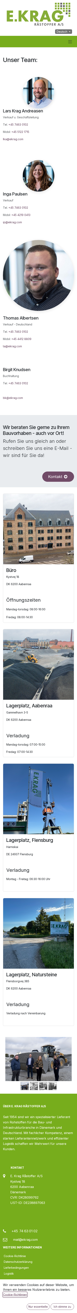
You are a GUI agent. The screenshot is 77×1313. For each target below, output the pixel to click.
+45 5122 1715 (20, 131)
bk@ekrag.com (13, 397)
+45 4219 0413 (20, 215)
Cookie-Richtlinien (15, 1294)
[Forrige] (8, 1065)
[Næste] (68, 1065)
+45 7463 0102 (18, 124)
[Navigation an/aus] (70, 41)
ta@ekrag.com (12, 346)
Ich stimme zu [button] (62, 1306)
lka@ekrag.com (13, 139)
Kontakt (55, 476)
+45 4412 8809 (21, 339)
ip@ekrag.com (13, 222)
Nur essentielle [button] (38, 1306)
